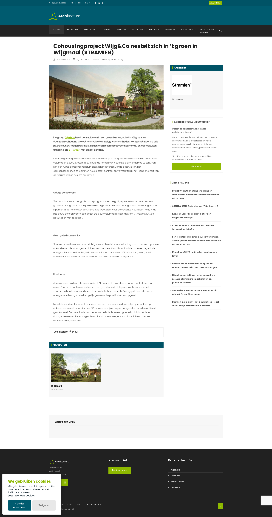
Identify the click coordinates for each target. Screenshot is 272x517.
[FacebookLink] (96, 3)
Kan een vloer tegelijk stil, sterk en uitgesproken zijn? (191, 215)
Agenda (175, 469)
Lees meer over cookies (21, 495)
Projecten (72, 29)
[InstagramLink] (103, 3)
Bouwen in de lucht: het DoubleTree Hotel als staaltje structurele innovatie (195, 303)
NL (72, 3)
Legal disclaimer (92, 504)
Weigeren (44, 505)
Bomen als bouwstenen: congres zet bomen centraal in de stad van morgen (194, 265)
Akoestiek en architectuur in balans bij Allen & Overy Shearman (194, 292)
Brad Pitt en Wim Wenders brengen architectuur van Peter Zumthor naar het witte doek (195, 194)
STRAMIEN (74, 149)
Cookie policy (73, 504)
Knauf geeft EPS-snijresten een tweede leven (194, 254)
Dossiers (106, 29)
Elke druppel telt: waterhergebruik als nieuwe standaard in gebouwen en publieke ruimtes (193, 279)
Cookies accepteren (19, 505)
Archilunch (187, 29)
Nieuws (56, 29)
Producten (89, 29)
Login (87, 3)
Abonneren (196, 166)
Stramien (178, 99)
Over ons (176, 475)
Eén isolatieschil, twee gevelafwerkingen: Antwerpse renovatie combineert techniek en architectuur (196, 240)
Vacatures (137, 29)
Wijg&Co (70, 137)
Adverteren (215, 3)
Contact (175, 487)
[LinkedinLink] (99, 3)
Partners (121, 29)
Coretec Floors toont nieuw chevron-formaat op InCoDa (193, 227)
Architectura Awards (207, 30)
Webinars (170, 29)
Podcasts (154, 29)
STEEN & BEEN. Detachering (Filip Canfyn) (195, 206)
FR (79, 3)
